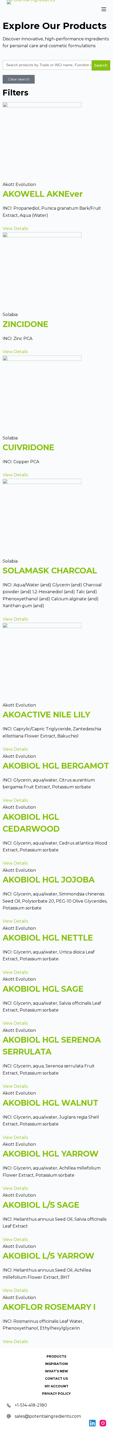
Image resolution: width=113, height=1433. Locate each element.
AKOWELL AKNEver (43, 194)
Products (56, 1356)
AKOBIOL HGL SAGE (43, 989)
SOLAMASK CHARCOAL (50, 571)
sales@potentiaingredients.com (48, 1416)
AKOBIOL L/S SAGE (41, 1205)
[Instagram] (103, 1423)
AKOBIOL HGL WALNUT (50, 1103)
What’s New (56, 1371)
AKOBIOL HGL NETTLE (48, 938)
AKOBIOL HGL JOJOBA (49, 880)
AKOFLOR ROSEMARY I (49, 1307)
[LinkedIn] (92, 1423)
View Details (15, 228)
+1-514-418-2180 (31, 1405)
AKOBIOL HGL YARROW (51, 1154)
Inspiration (56, 1364)
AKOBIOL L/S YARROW (48, 1256)
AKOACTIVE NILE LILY (46, 715)
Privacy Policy (56, 1394)
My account (56, 1386)
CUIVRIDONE (28, 447)
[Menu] (103, 9)
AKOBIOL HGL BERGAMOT (56, 766)
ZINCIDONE (25, 324)
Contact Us (56, 1379)
